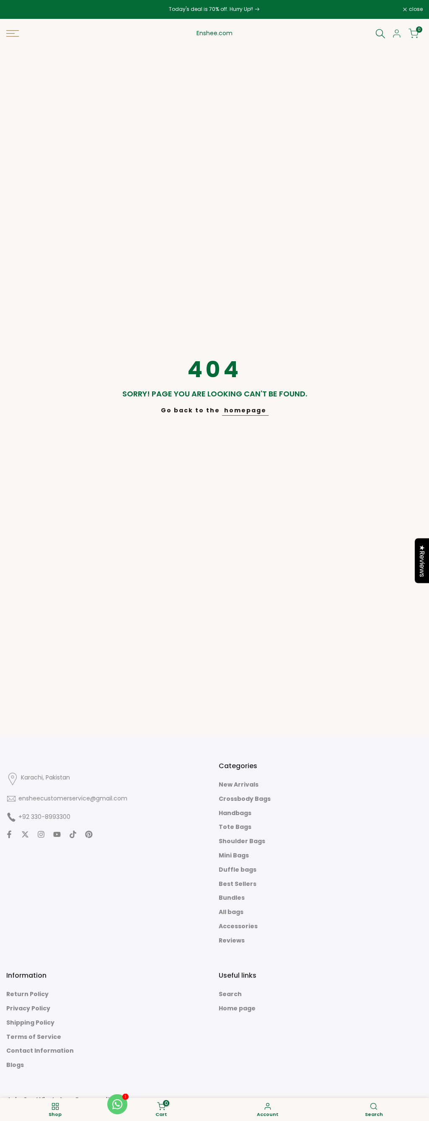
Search (230, 994)
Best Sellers (237, 884)
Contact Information (40, 1050)
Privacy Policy (28, 1008)
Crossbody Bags (245, 799)
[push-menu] (12, 33)
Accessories (238, 926)
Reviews (232, 940)
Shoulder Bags (242, 841)
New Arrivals (238, 784)
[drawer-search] (380, 34)
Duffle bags (237, 869)
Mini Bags (234, 855)
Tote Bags (235, 827)
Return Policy (27, 994)
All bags (231, 912)
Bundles (232, 897)
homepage (245, 410)
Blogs (15, 1065)
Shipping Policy (30, 1022)
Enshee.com (214, 33)
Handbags (235, 813)
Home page (237, 1008)
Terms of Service (33, 1037)
